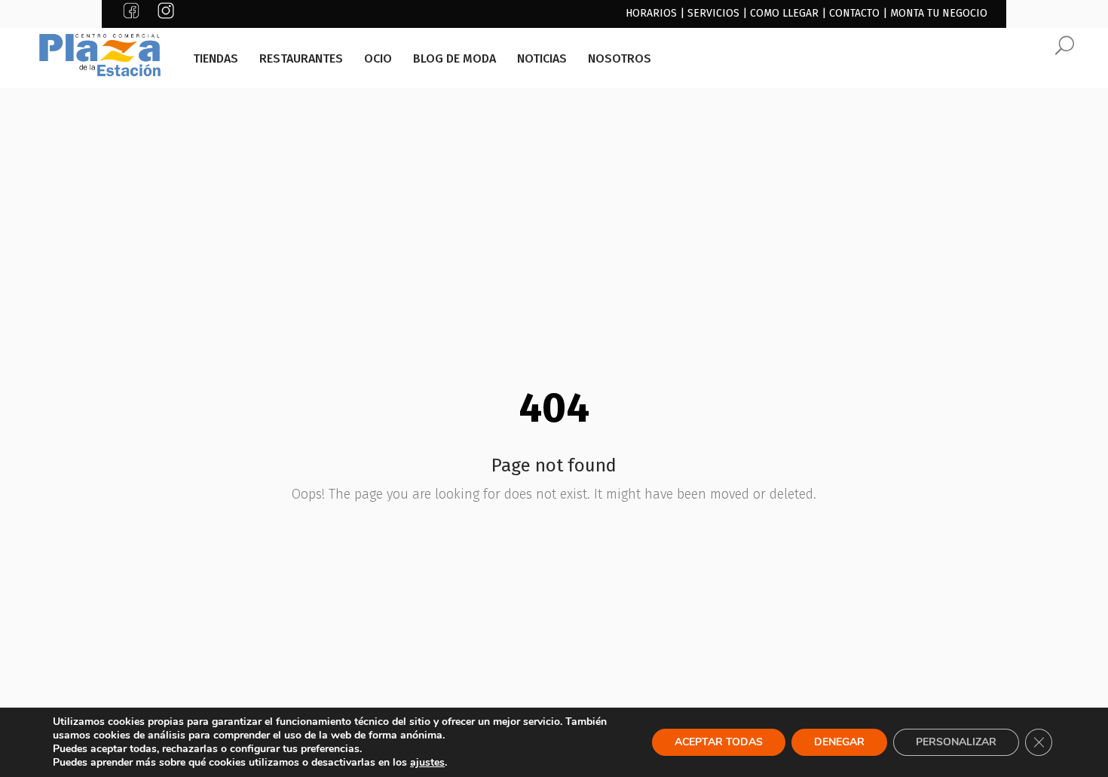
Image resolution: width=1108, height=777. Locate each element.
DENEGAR (839, 742)
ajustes (427, 762)
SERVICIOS (713, 13)
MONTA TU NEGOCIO (938, 13)
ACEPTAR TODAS (719, 742)
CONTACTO (854, 13)
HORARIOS (651, 13)
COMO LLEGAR (784, 13)
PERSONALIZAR (956, 742)
